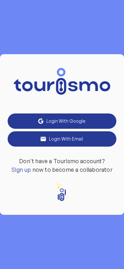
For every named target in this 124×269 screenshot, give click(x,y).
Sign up (21, 169)
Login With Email (66, 139)
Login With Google (66, 121)
